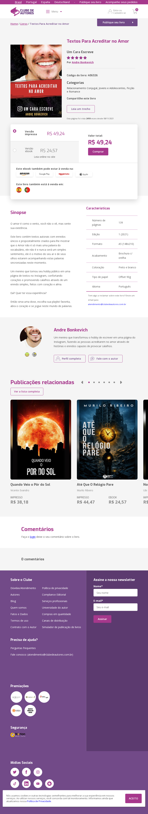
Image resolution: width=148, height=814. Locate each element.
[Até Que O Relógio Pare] (107, 440)
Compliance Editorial (54, 594)
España (45, 2)
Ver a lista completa (27, 391)
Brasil (18, 2)
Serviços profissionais (54, 601)
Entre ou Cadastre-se (119, 11)
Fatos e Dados (19, 614)
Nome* (98, 586)
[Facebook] (26, 772)
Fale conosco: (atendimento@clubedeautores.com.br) (41, 654)
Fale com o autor (107, 358)
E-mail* (98, 600)
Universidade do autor (55, 607)
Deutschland (62, 2)
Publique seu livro (90, 2)
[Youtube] (38, 783)
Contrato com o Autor (23, 627)
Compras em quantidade (56, 614)
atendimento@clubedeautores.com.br (107, 304)
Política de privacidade (55, 588)
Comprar (98, 151)
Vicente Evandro (19, 490)
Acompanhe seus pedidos (122, 2)
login (33, 536)
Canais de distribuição (55, 620)
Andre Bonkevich (83, 62)
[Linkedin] (26, 783)
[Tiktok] (14, 783)
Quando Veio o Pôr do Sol (30, 484)
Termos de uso (19, 620)
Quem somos (18, 607)
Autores (15, 594)
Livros (23, 23)
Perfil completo (71, 358)
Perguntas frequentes (23, 648)
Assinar (102, 619)
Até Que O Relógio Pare (95, 484)
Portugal (31, 2)
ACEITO (133, 798)
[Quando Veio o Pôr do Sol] (40, 440)
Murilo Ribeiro (85, 490)
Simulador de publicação (61, 627)
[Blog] (49, 783)
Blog (13, 601)
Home (14, 23)
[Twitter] (14, 772)
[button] (82, 382)
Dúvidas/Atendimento (23, 588)
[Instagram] (38, 772)
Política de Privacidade (39, 801)
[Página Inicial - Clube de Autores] (22, 12)
